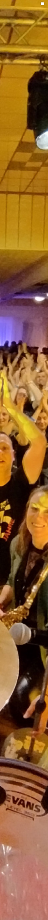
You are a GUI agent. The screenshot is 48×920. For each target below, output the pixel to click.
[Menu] (42, 3)
